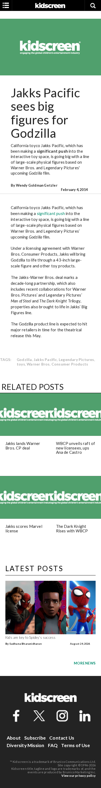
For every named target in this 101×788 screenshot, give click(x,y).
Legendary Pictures (76, 359)
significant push (52, 151)
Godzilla (24, 359)
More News (85, 663)
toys (21, 364)
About (14, 738)
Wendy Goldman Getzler (36, 185)
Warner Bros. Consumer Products (57, 364)
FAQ (53, 745)
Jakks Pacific (45, 359)
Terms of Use (75, 745)
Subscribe (35, 738)
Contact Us (61, 738)
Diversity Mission (25, 745)
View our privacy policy (78, 775)
